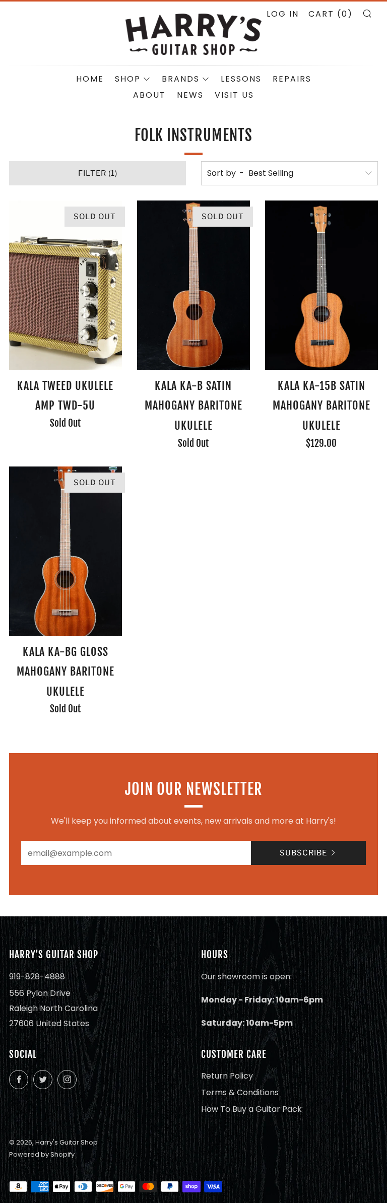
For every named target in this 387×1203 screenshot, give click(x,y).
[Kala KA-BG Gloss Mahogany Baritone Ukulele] (65, 551)
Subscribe (303, 852)
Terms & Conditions (240, 1092)
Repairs (292, 79)
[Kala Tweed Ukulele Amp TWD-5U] (65, 285)
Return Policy (227, 1076)
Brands (181, 79)
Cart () (330, 14)
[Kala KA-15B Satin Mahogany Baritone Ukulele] (321, 285)
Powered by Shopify (42, 1154)
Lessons (241, 79)
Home (90, 79)
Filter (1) (97, 173)
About (149, 95)
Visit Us (234, 95)
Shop (128, 79)
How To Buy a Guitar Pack (251, 1109)
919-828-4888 (37, 976)
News (190, 95)
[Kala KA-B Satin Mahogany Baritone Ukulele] (193, 285)
